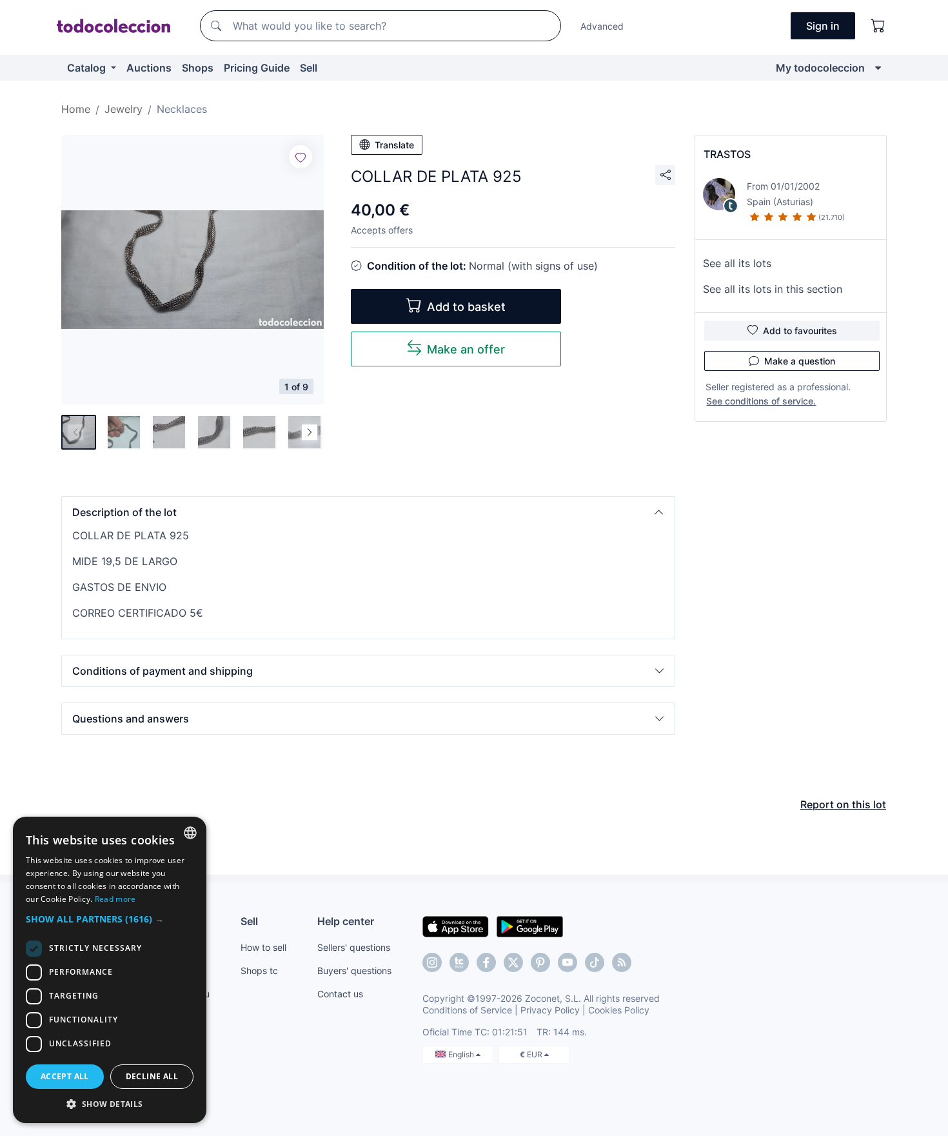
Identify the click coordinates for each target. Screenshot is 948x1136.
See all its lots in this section (772, 289)
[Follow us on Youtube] (567, 962)
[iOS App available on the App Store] (455, 925)
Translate (394, 144)
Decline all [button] (152, 1076)
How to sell (263, 947)
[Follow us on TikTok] (594, 962)
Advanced (602, 26)
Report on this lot (843, 804)
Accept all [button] (65, 1076)
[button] (368, 512)
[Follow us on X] (513, 962)
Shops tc (259, 970)
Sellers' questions (353, 947)
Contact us (340, 993)
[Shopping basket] (878, 25)
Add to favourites (800, 330)
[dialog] (109, 970)
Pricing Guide (257, 67)
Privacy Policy (550, 1009)
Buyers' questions (354, 970)
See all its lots (737, 263)
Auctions (149, 67)
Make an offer (466, 349)
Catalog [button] (87, 67)
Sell (308, 67)
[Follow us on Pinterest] (540, 962)
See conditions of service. (761, 400)
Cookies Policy (618, 1009)
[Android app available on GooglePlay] (530, 925)
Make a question (799, 360)
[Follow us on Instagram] (432, 962)
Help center (345, 921)
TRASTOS (727, 154)
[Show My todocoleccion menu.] (878, 68)
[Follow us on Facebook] (486, 962)
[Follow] (300, 156)
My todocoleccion (820, 67)
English (462, 1054)
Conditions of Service (467, 1009)
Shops (197, 67)
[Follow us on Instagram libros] (459, 962)
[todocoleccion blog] (621, 962)
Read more (115, 898)
